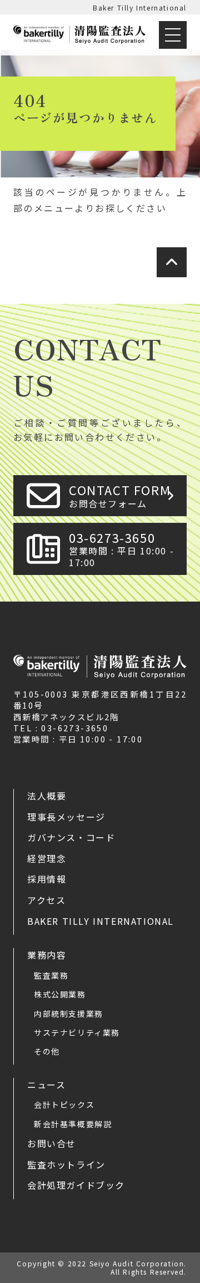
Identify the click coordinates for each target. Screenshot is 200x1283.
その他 (47, 1051)
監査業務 (51, 975)
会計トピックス (64, 1104)
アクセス (46, 900)
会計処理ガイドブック (76, 1185)
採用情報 (46, 878)
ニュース (46, 1084)
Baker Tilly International (140, 7)
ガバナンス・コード (71, 837)
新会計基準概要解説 (73, 1123)
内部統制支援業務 (68, 1013)
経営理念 (46, 858)
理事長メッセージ (66, 816)
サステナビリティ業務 (77, 1032)
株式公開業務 (60, 994)
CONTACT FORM (120, 495)
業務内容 (46, 954)
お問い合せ (51, 1143)
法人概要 (46, 795)
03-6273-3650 (121, 548)
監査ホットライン (66, 1164)
